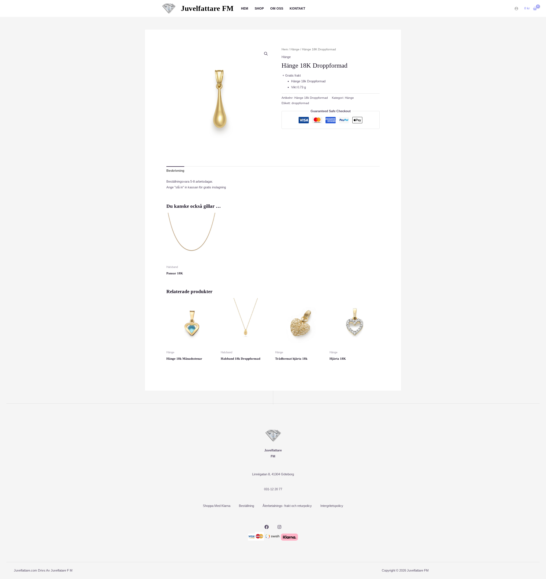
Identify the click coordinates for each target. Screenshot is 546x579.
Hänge (294, 49)
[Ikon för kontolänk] (516, 8)
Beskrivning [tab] (175, 170)
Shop (259, 8)
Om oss (276, 8)
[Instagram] (279, 527)
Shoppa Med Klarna (216, 506)
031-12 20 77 (273, 489)
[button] (266, 54)
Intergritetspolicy (331, 506)
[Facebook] (266, 527)
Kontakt (297, 8)
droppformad (300, 103)
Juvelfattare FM (207, 8)
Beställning (246, 506)
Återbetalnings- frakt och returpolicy (287, 506)
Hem (244, 8)
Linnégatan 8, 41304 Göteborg (273, 474)
